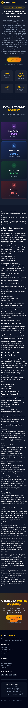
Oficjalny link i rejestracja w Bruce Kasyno (13, 212)
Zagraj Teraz (14, 60)
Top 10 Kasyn (4, 647)
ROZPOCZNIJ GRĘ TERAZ (15, 618)
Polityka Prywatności (6, 665)
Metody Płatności (5, 654)
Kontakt (3, 661)
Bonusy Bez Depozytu (7, 649)
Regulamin (4, 667)
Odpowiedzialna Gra (6, 663)
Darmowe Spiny (5, 651)
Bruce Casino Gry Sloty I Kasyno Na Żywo (14, 221)
